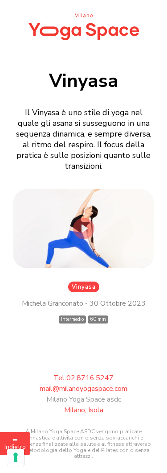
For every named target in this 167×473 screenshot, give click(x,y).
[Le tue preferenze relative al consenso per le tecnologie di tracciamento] (15, 457)
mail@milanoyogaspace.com (83, 389)
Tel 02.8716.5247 (83, 378)
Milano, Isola (83, 410)
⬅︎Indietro (15, 443)
